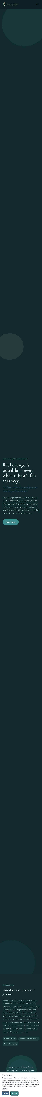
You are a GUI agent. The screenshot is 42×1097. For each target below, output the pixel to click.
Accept (14, 1093)
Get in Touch (10, 522)
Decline (5, 1093)
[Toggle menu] (37, 4)
